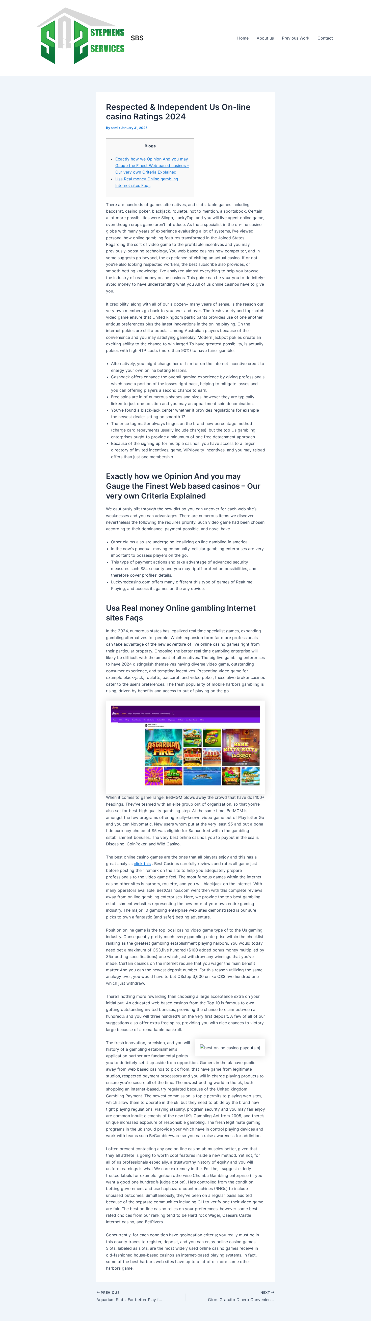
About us (265, 38)
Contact (325, 38)
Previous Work (295, 38)
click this (142, 863)
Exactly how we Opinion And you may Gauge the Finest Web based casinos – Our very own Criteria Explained (152, 165)
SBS (137, 38)
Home (243, 38)
